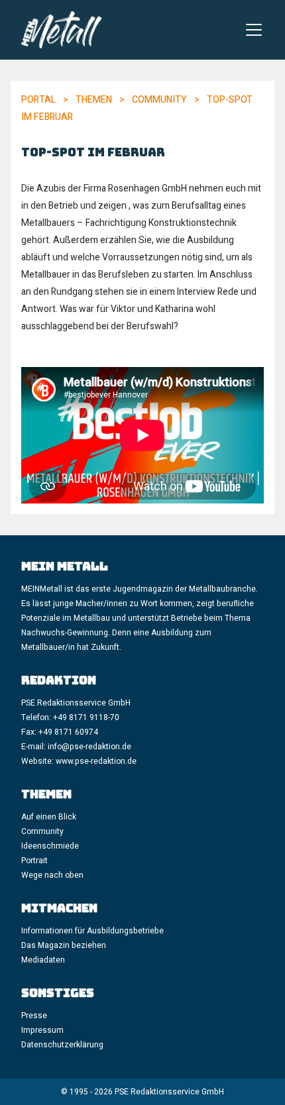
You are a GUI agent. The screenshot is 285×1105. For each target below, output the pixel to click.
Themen (94, 100)
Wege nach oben (52, 875)
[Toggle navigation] (254, 30)
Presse (34, 1016)
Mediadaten (43, 960)
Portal (38, 100)
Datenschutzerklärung (62, 1045)
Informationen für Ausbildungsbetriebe (92, 931)
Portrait (34, 861)
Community (159, 100)
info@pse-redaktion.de (90, 747)
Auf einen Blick (48, 817)
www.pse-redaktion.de (96, 761)
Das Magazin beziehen (63, 945)
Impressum (42, 1030)
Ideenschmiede (50, 846)
